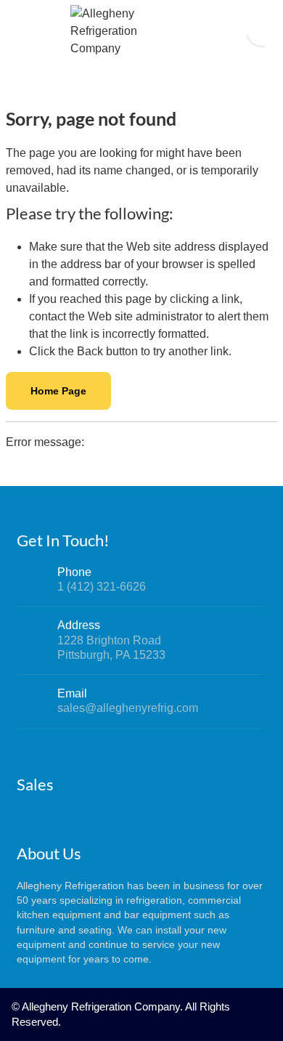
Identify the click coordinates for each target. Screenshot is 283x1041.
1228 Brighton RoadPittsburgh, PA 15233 (111, 647)
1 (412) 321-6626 (101, 586)
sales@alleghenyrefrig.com (127, 708)
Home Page (58, 391)
